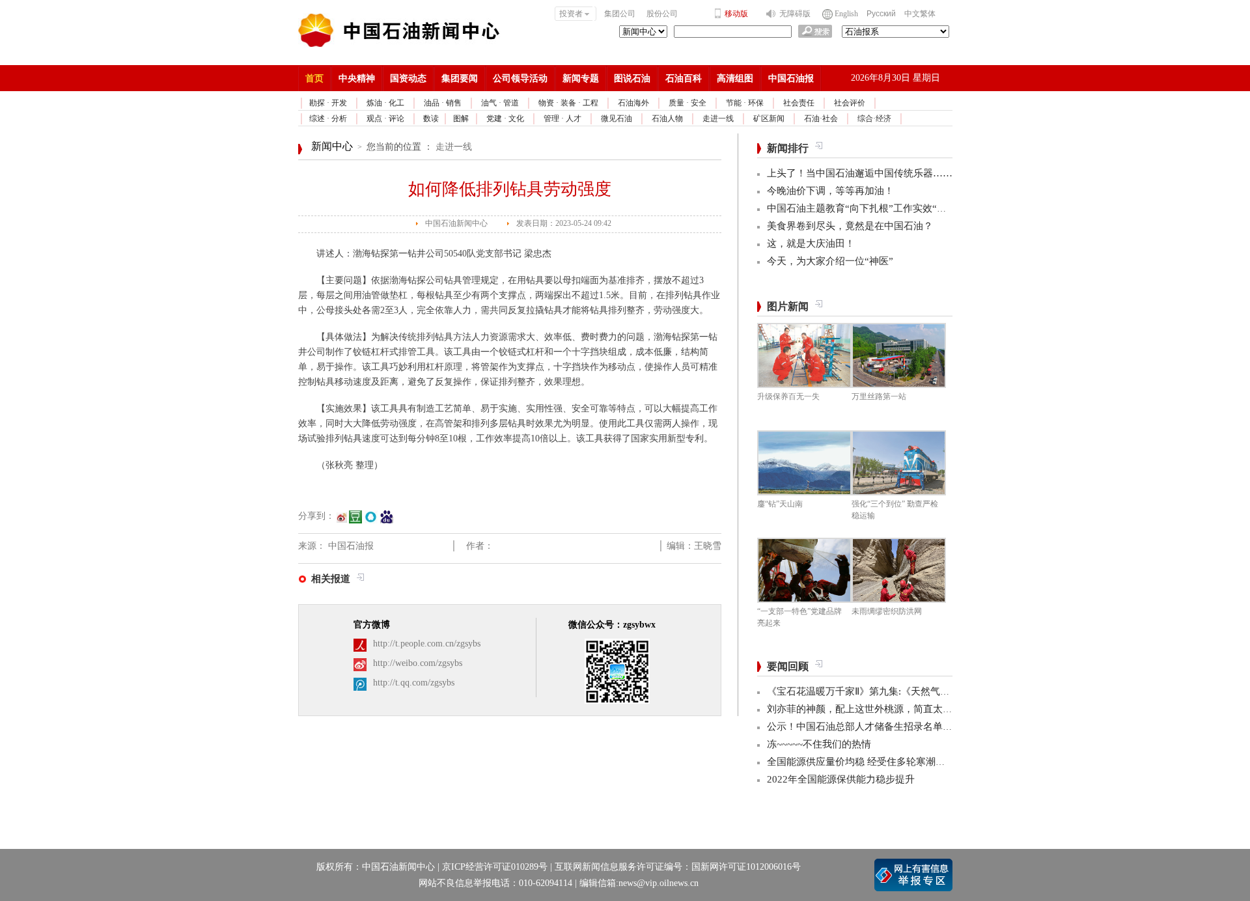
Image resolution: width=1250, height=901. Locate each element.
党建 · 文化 (505, 118)
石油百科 (683, 78)
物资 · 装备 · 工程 (568, 102)
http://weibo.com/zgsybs (417, 663)
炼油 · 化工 (385, 102)
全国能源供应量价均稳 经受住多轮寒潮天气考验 (871, 761)
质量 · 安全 (687, 102)
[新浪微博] (342, 522)
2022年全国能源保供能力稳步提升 (841, 779)
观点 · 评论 (385, 118)
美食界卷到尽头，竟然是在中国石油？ (850, 226)
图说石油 (632, 78)
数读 (431, 118)
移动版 (736, 13)
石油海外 (633, 102)
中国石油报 (791, 78)
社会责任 (798, 102)
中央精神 (357, 78)
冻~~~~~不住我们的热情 (819, 744)
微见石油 (616, 118)
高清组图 (735, 78)
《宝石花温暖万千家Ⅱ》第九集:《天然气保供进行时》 (883, 691)
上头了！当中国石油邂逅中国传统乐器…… (859, 173)
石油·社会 (821, 118)
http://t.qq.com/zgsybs (413, 682)
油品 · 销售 (443, 102)
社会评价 (849, 102)
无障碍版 (795, 13)
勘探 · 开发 (328, 102)
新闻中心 (332, 146)
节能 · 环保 (745, 102)
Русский (881, 13)
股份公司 (662, 13)
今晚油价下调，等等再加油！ (830, 191)
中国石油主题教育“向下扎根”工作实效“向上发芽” (873, 208)
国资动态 (408, 78)
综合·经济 (874, 118)
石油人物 (667, 118)
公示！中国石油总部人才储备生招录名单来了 (864, 726)
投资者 (571, 13)
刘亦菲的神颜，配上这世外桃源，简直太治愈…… (874, 709)
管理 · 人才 (562, 118)
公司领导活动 (520, 78)
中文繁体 (920, 13)
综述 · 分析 (328, 118)
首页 (314, 78)
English (846, 13)
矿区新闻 (769, 118)
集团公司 (619, 13)
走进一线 (718, 118)
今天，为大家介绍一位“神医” (830, 261)
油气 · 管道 (500, 102)
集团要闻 (459, 78)
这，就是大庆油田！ (811, 243)
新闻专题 (580, 78)
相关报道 (330, 579)
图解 (461, 118)
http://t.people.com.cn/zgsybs (426, 643)
